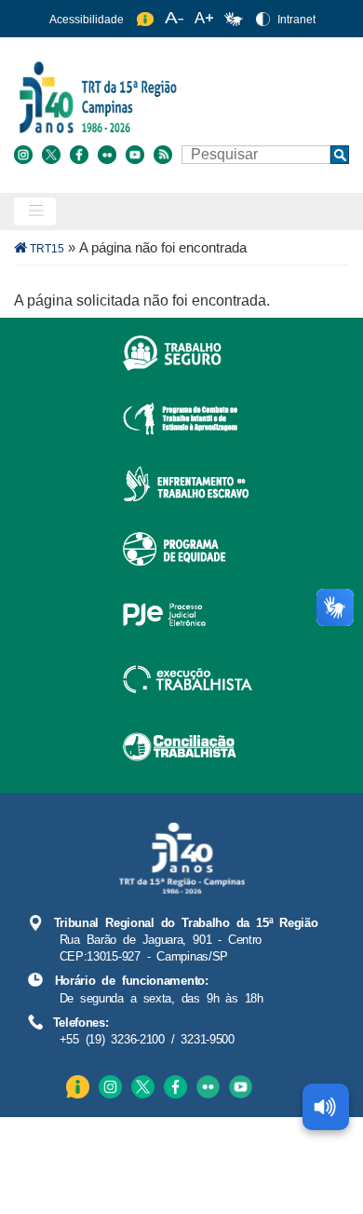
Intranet (296, 19)
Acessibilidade (86, 19)
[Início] (179, 96)
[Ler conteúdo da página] (325, 1107)
